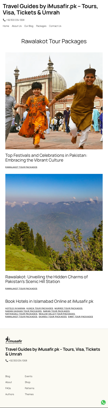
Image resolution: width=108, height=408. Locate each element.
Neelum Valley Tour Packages (57, 313)
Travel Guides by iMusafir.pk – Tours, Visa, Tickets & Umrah (50, 9)
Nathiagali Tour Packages (21, 313)
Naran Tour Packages (56, 311)
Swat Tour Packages (80, 316)
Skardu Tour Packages (53, 316)
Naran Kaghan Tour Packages (23, 311)
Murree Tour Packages (69, 308)
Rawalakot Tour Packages (21, 167)
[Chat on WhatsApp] (103, 403)
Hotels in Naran (15, 308)
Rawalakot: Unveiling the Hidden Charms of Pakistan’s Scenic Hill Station (46, 279)
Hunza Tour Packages (39, 308)
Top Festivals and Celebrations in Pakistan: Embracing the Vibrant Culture (46, 157)
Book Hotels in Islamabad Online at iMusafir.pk (49, 301)
